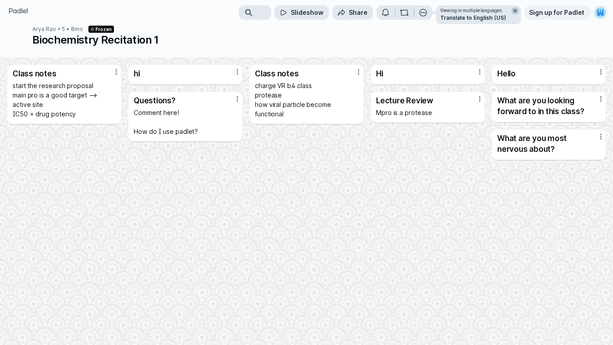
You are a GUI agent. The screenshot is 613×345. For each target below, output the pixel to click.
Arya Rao (44, 29)
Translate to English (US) (473, 17)
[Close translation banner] (515, 10)
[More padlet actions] (423, 12)
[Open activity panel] (385, 12)
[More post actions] (116, 72)
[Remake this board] (404, 12)
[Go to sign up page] (600, 12)
